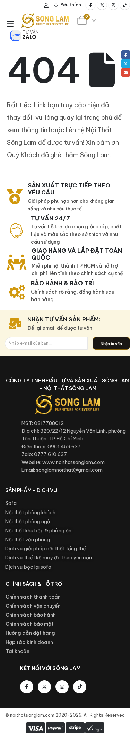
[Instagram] (113, 5)
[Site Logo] (45, 20)
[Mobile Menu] (10, 24)
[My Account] (46, 5)
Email (125, 72)
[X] (102, 5)
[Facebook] (90, 5)
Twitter (125, 63)
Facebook (125, 54)
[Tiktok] (125, 5)
